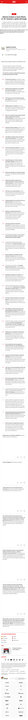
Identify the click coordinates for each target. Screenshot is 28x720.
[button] (2, 55)
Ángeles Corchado (11, 47)
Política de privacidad (15, 669)
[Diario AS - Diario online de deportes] (14, 2)
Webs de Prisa (21, 678)
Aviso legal (8, 669)
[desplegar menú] (2, 2)
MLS (14, 14)
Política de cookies (4, 671)
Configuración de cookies (14, 671)
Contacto (3, 669)
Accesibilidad (22, 671)
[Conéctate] (26, 2)
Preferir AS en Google (12, 54)
